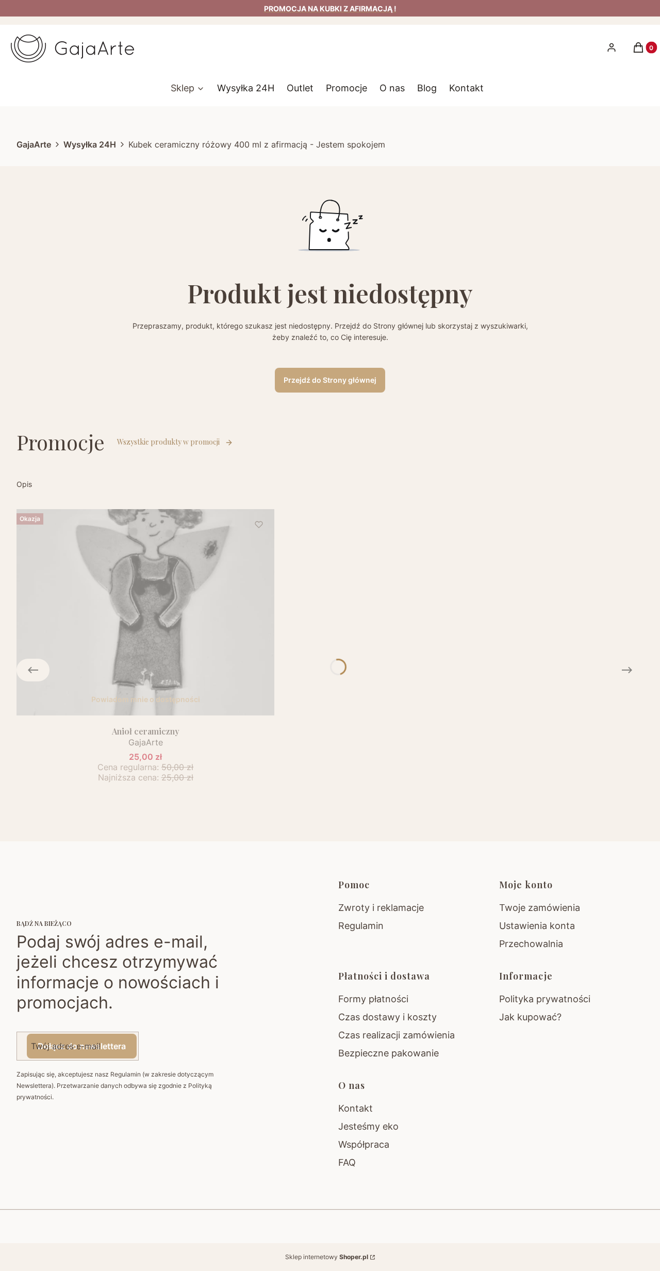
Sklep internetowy (326, 1257)
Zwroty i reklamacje (381, 907)
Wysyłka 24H (89, 144)
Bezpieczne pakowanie (388, 1053)
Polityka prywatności (544, 998)
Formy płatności (373, 998)
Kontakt (355, 1108)
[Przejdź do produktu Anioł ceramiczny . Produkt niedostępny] (145, 612)
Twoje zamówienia (539, 907)
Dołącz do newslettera (82, 1046)
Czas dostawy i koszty (387, 1017)
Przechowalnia (531, 943)
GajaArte (33, 144)
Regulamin (361, 925)
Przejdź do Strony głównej (330, 380)
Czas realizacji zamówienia (396, 1035)
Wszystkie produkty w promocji (168, 442)
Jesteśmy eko (368, 1126)
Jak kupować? (530, 1017)
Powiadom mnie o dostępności (145, 699)
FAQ (347, 1162)
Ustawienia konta (537, 925)
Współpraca (363, 1144)
